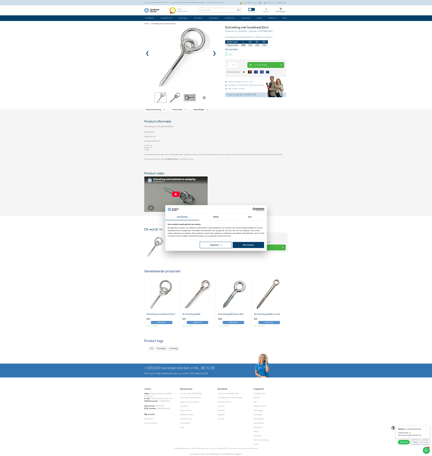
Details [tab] (216, 217)
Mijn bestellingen (150, 423)
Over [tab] (250, 217)
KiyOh (203, 454)
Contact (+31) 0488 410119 (190, 394)
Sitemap (221, 419)
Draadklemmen (166, 18)
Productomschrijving (153, 110)
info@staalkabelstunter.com (168, 374)
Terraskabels (213, 18)
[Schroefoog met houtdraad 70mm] (161, 294)
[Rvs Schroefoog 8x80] (197, 294)
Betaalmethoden (187, 415)
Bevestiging (183, 18)
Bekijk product (162, 322)
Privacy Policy (185, 410)
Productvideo (177, 110)
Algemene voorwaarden (189, 402)
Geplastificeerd (260, 406)
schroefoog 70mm (171, 159)
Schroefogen (161, 348)
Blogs (182, 427)
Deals (285, 18)
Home (146, 24)
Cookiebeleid (185, 423)
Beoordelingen (199, 110)
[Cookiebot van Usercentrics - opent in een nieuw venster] (254, 209)
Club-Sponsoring (224, 402)
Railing (259, 18)
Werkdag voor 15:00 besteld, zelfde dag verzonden (189, 2)
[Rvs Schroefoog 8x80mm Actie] (269, 294)
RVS (255, 402)
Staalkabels (149, 18)
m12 (151, 348)
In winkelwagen (260, 65)
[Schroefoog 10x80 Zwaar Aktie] (233, 294)
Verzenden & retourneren (190, 398)
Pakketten (272, 18)
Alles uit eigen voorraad (216, 2)
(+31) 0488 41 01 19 (198, 374)
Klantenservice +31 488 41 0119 (276, 2)
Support (221, 406)
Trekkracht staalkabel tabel (228, 394)
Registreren (149, 419)
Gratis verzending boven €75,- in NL (158, 2)
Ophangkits (198, 18)
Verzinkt (257, 398)
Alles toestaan (248, 245)
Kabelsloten (246, 18)
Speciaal (221, 410)
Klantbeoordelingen (261, 440)
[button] (160, 98)
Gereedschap (230, 18)
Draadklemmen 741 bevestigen (230, 398)
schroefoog (174, 348)
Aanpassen (214, 245)
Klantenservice (186, 419)
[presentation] (147, 54)
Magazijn (221, 415)
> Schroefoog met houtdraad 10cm (163, 24)
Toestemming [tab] (182, 217)
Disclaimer (184, 406)
